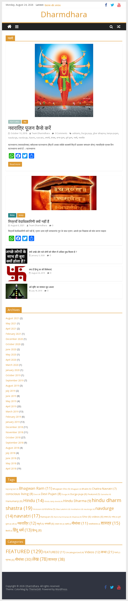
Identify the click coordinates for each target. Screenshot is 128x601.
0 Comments (61, 133)
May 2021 (11, 323)
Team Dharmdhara (41, 133)
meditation (77, 509)
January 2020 (13, 370)
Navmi (32, 137)
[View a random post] (118, 26)
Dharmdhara (64, 14)
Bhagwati (76, 489)
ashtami (76, 133)
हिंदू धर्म (22, 530)
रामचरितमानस (94, 524)
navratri (40, 137)
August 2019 (12, 385)
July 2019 (10, 390)
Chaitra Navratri (104, 488)
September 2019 (15, 380)
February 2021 (13, 333)
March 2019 (12, 411)
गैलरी (117, 552)
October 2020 (13, 344)
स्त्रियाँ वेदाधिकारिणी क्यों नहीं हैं (28, 221)
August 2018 (12, 447)
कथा (107, 516)
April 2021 (11, 328)
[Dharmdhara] (9, 26)
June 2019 (11, 396)
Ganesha (106, 494)
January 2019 (13, 421)
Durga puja (86, 133)
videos (98, 516)
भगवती (49, 523)
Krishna (50, 509)
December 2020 (14, 339)
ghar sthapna (99, 133)
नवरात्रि (82, 137)
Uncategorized (75, 552)
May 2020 (11, 354)
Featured (94, 494)
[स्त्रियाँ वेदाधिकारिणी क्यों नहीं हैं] (64, 177)
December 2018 (14, 427)
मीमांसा (12, 215)
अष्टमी (47, 137)
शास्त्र (21, 215)
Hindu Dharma (77, 501)
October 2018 (13, 437)
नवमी (75, 137)
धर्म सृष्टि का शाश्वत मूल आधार (41, 287)
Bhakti (86, 488)
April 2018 (11, 468)
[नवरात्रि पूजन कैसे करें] (64, 46)
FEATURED (15, 121)
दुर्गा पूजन (69, 137)
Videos (92, 552)
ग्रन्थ (10, 559)
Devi (37, 494)
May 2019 (11, 401)
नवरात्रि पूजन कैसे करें (29, 127)
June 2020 (11, 349)
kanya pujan (112, 133)
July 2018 (10, 453)
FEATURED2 (54, 552)
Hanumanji (14, 501)
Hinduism (38, 509)
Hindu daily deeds (53, 501)
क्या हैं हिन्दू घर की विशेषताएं (40, 269)
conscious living (19, 494)
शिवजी (9, 531)
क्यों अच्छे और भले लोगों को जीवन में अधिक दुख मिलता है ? (53, 251)
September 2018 (15, 442)
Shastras (77, 517)
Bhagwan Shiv (61, 488)
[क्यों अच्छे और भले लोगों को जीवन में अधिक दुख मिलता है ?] (16, 250)
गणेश (115, 517)
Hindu (33, 500)
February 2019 (13, 416)
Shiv (86, 516)
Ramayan (46, 516)
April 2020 (11, 359)
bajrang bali (12, 489)
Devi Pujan (51, 494)
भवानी (68, 524)
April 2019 (11, 406)
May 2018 (11, 463)
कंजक (53, 137)
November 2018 (14, 432)
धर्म (14, 524)
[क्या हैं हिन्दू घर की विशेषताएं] (16, 267)
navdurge (23, 137)
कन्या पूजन (60, 137)
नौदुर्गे (40, 523)
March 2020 (12, 364)
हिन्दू (37, 530)
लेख (25, 121)
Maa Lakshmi (63, 509)
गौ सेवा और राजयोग (53, 4)
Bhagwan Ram (35, 488)
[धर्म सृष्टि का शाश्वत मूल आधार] (16, 285)
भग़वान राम (59, 524)
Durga (66, 494)
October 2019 (13, 375)
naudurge (12, 137)
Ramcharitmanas (62, 517)
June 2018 (11, 458)
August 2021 (12, 318)
